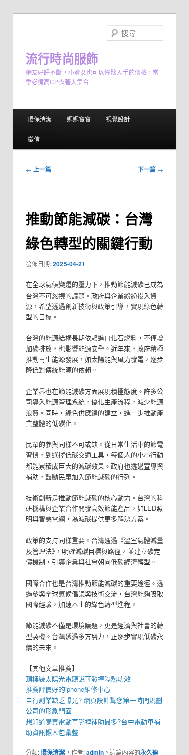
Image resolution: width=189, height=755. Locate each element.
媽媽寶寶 (79, 118)
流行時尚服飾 (62, 58)
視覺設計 (118, 118)
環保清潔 (40, 118)
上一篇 (38, 169)
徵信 (34, 139)
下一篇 (150, 169)
